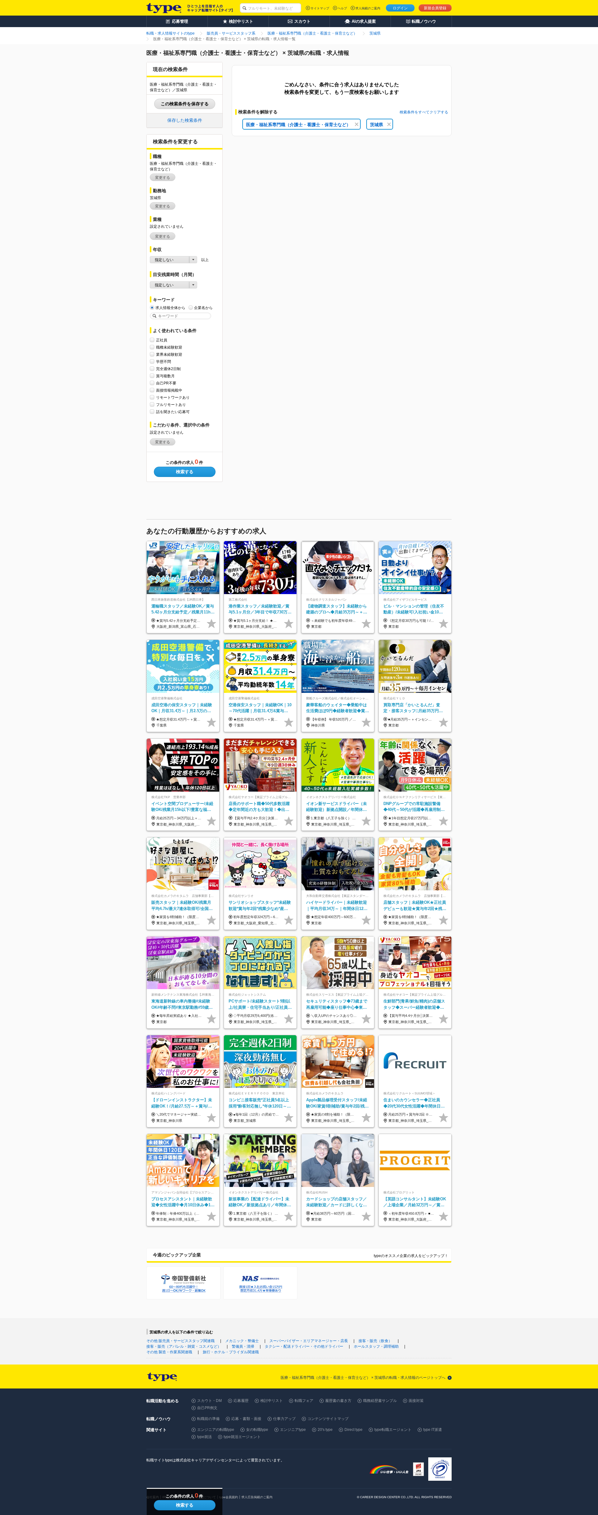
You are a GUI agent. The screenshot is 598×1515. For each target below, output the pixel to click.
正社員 (161, 340)
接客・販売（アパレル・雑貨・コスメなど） (183, 1346)
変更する (162, 177)
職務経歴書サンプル (380, 1400)
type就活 (204, 1437)
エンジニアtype (293, 1429)
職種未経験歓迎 (169, 347)
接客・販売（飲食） (375, 1341)
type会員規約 (228, 1497)
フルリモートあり (171, 405)
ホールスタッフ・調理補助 (376, 1346)
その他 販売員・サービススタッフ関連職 (180, 1341)
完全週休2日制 (168, 369)
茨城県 (376, 124)
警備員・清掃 (243, 1346)
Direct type (353, 1429)
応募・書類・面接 (246, 1419)
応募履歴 (241, 1400)
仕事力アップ (284, 1419)
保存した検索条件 (184, 120)
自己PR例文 (207, 1408)
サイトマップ (320, 8)
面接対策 (416, 1400)
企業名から (203, 308)
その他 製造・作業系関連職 (169, 1352)
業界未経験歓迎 (169, 354)
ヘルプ (342, 8)
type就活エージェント (242, 1437)
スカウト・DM (209, 1400)
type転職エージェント (392, 1429)
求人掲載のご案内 (367, 8)
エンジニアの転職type (215, 1429)
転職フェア (304, 1400)
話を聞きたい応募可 (173, 412)
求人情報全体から (170, 308)
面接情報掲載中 (169, 390)
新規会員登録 (435, 8)
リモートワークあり (173, 397)
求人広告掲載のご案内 (257, 1497)
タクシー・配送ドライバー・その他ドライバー (304, 1346)
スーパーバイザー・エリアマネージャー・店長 (308, 1341)
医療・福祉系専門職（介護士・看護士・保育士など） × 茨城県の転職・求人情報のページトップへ (363, 1377)
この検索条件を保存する (185, 103)
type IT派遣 (432, 1429)
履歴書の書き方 (338, 1400)
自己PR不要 (166, 383)
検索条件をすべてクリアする (424, 112)
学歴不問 (163, 362)
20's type (325, 1429)
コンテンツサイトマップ (328, 1419)
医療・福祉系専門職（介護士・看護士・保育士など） (298, 124)
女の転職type (257, 1429)
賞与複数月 (165, 376)
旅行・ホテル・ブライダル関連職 (231, 1352)
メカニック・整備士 (242, 1341)
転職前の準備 (208, 1419)
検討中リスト (271, 1400)
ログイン (400, 8)
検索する (184, 471)
